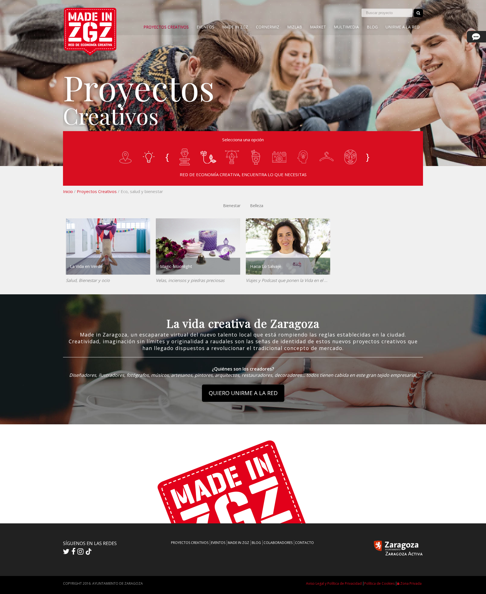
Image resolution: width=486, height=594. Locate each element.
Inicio (68, 191)
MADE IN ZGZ (235, 27)
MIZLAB (294, 27)
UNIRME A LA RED (403, 27)
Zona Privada (410, 583)
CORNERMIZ (267, 27)
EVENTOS (205, 27)
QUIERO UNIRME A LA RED (243, 393)
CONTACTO (304, 542)
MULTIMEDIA (346, 27)
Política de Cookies (379, 583)
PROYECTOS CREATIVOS (166, 27)
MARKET (318, 27)
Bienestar (231, 205)
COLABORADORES (278, 542)
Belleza (256, 205)
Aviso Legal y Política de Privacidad (334, 583)
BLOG (372, 27)
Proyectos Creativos (97, 191)
